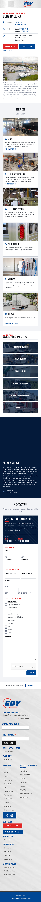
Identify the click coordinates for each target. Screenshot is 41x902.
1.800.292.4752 (8, 752)
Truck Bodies (12, 620)
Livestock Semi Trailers (15, 617)
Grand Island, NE (25, 775)
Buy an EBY (12, 826)
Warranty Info (8, 795)
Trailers (6, 776)
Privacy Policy (20, 896)
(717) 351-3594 (25, 31)
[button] (11, 4)
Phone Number (26, 573)
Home (6, 769)
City (6, 593)
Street (7, 587)
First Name (9, 734)
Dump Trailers (12, 608)
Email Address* (11, 573)
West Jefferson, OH (26, 793)
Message (8, 636)
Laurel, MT (23, 778)
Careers (6, 802)
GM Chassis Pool (9, 867)
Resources (7, 840)
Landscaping (8, 859)
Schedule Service (27, 46)
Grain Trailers (12, 611)
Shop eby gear (12, 832)
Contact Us (7, 806)
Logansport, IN (24, 782)
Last (22, 557)
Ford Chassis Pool (9, 871)
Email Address (11, 723)
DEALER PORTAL (9, 815)
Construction (8, 848)
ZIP (30, 593)
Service (10, 629)
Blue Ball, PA (23, 771)
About (6, 773)
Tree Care (7, 855)
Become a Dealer (9, 810)
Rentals (10, 623)
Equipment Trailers (14, 604)
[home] (27, 4)
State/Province (23, 593)
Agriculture (7, 851)
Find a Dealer (31, 686)
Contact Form (8, 760)
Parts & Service (8, 791)
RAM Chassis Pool (9, 874)
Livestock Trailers (13, 614)
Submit (31, 673)
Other (9, 632)
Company (8, 560)
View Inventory (10, 46)
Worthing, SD (24, 797)
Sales (5, 787)
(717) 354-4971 (23, 29)
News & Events (8, 799)
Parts (9, 626)
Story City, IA (23, 790)
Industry (24, 560)
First (6, 557)
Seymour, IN (23, 786)
